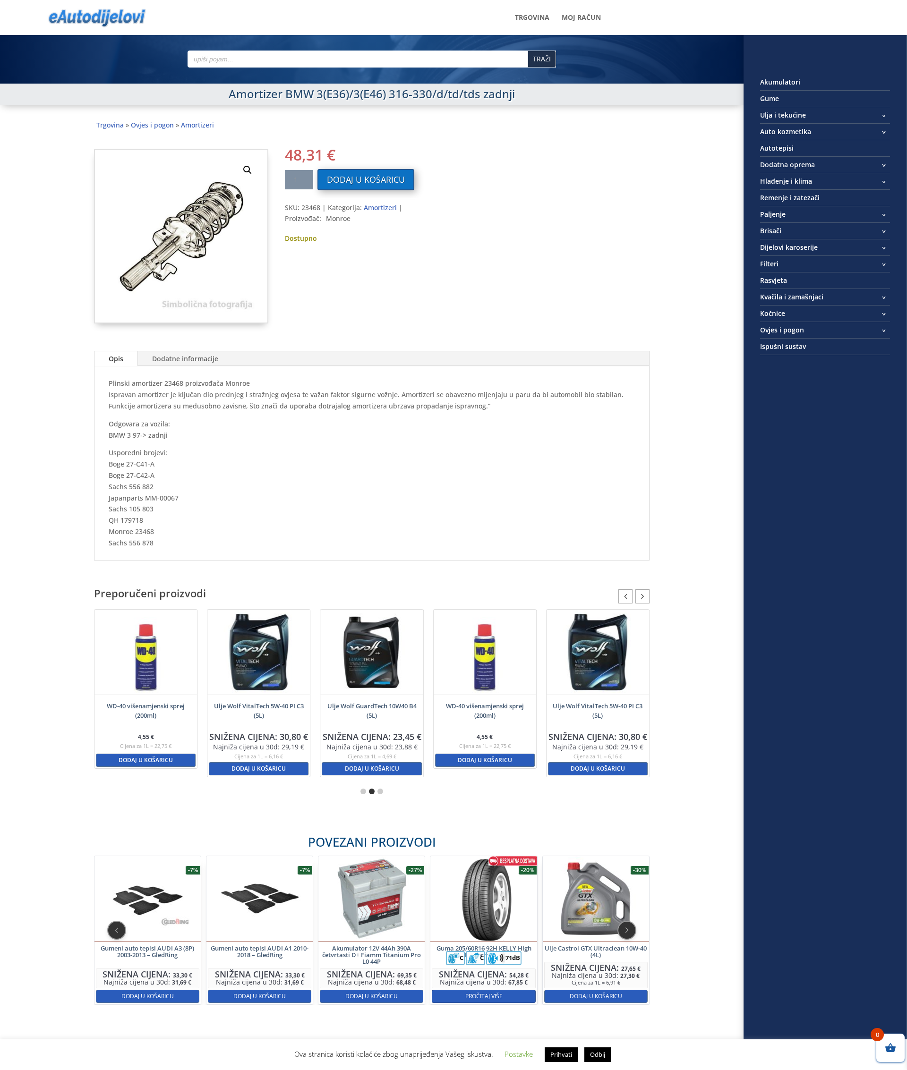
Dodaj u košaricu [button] (146, 760)
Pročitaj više (484, 996)
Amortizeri (197, 124)
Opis (116, 358)
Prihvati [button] (561, 1054)
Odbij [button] (597, 1054)
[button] (247, 169)
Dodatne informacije (185, 358)
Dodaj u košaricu (366, 179)
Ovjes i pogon (152, 124)
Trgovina (532, 18)
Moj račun (581, 18)
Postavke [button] (519, 1054)
